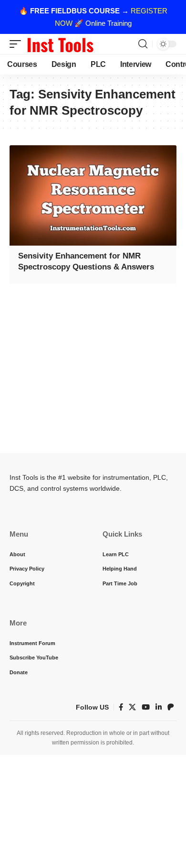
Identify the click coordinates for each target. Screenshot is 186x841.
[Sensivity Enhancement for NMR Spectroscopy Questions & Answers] (93, 195)
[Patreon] (170, 707)
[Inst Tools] (60, 44)
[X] (132, 707)
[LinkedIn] (158, 707)
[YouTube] (145, 707)
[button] (18, 44)
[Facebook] (120, 707)
